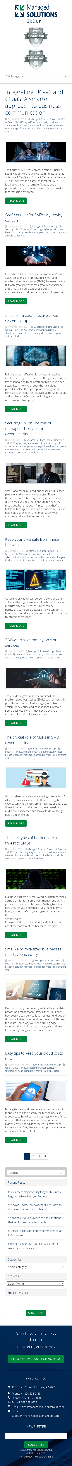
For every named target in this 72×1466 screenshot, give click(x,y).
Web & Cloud (11, 330)
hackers (41, 557)
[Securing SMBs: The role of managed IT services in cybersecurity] (36, 472)
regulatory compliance (35, 232)
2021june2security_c (20, 852)
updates (40, 452)
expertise (10, 446)
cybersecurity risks (52, 443)
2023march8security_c (29, 554)
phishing (62, 754)
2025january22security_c (30, 229)
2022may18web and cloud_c (30, 654)
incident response (24, 446)
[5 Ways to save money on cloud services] (36, 677)
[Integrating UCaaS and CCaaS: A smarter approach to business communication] (36, 151)
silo (20, 128)
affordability (11, 333)
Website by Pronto (44, 1456)
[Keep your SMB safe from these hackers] (36, 580)
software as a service (15, 235)
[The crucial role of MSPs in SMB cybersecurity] (36, 778)
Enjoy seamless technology (36, 1359)
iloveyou (61, 557)
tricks (17, 336)
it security (18, 754)
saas (49, 232)
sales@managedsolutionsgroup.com (42, 1407)
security (56, 232)
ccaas (24, 125)
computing (29, 1070)
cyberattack (47, 554)
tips (12, 336)
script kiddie (19, 560)
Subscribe (36, 1313)
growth (59, 333)
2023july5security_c (19, 443)
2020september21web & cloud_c (39, 1067)
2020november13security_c (32, 963)
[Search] (61, 1173)
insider (8, 560)
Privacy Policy (25, 1456)
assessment (36, 443)
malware (28, 754)
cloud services (48, 333)
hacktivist (51, 557)
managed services (42, 754)
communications (36, 125)
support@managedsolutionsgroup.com (35, 1415)
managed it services (44, 446)
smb (25, 128)
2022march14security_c (30, 751)
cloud (20, 333)
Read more (16, 200)
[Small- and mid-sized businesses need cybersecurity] (36, 989)
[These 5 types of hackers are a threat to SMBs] (36, 878)
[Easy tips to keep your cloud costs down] (36, 1090)
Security (9, 229)
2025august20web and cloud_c (33, 122)
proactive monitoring (30, 449)
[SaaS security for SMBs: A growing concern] (36, 255)
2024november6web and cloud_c (39, 330)
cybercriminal (12, 557)
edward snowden (28, 557)
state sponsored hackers (52, 560)
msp (15, 128)
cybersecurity (51, 229)
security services (22, 452)
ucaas (31, 128)
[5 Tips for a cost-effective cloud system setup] (36, 356)
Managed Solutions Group (43, 119)
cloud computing (32, 333)
